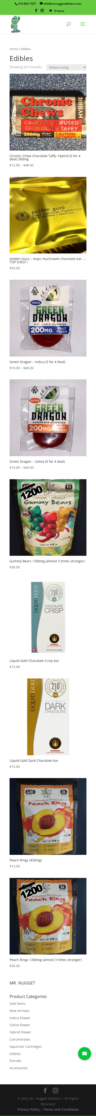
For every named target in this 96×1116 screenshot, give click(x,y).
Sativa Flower (20, 1025)
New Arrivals (19, 1010)
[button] (84, 1053)
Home (14, 49)
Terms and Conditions (61, 1109)
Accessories (19, 1068)
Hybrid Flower (20, 1032)
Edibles (15, 1054)
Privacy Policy (28, 1109)
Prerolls (15, 1061)
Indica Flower (20, 1018)
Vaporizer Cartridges (26, 1046)
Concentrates (20, 1039)
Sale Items (18, 1003)
